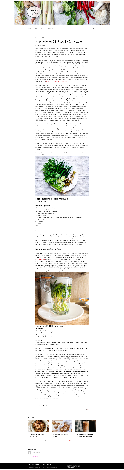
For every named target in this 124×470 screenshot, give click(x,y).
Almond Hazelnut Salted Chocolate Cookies (60, 435)
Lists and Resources (50, 28)
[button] (94, 28)
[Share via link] (46, 405)
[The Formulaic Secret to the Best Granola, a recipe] (38, 426)
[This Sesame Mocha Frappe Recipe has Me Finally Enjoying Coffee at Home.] (85, 426)
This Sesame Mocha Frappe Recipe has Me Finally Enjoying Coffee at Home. (85, 435)
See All (94, 417)
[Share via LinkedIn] (43, 405)
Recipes (36, 28)
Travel (42, 28)
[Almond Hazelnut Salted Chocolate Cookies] (62, 426)
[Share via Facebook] (36, 405)
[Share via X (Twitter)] (39, 405)
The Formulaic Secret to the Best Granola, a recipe (37, 435)
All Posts (30, 28)
